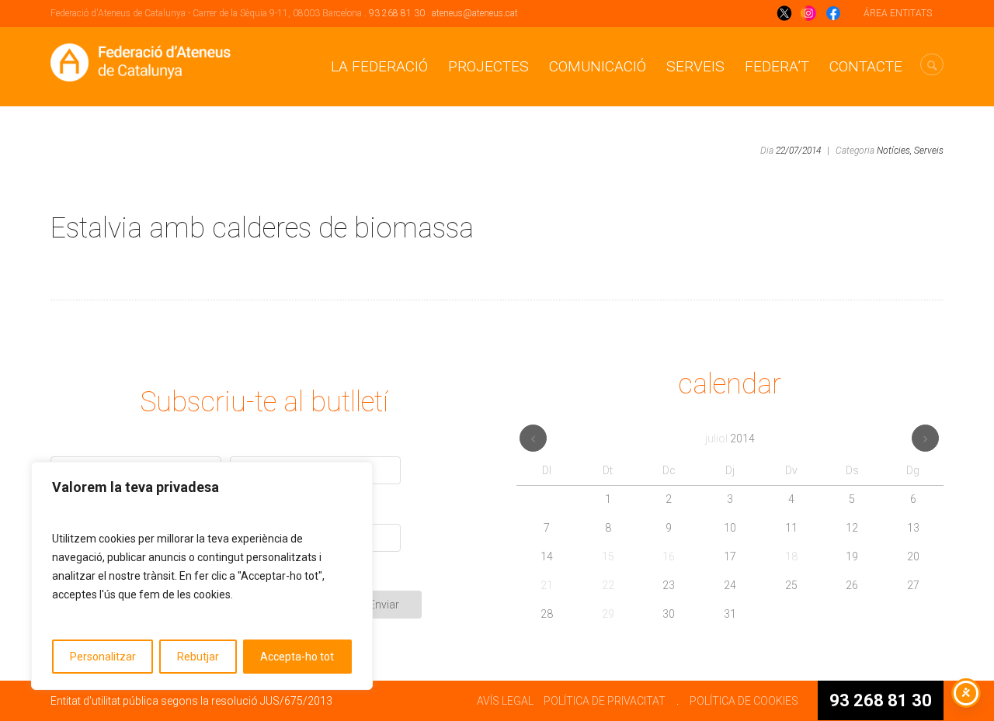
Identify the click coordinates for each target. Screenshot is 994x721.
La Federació (379, 66)
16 (668, 556)
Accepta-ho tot (297, 656)
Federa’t (777, 66)
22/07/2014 (798, 150)
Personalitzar (103, 656)
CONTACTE (865, 66)
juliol (730, 438)
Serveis (695, 66)
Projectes (488, 66)
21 (546, 585)
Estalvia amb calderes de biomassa (262, 228)
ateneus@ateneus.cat (475, 13)
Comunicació (597, 66)
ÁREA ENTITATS (898, 13)
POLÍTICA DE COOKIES (744, 701)
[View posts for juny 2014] (533, 438)
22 (608, 585)
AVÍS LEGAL (505, 701)
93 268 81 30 (397, 13)
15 (608, 556)
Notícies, (894, 150)
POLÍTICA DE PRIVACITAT (605, 701)
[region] (202, 576)
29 (608, 614)
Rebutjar (198, 656)
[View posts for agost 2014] (925, 438)
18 (791, 556)
